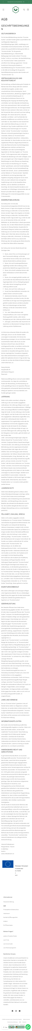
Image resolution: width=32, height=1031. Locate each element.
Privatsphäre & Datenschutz (11, 909)
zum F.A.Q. (6, 940)
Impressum (6, 913)
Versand (24, 1022)
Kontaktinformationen (13, 1024)
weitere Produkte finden (10, 936)
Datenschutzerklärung (12, 1022)
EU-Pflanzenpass (8, 925)
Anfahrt (5, 921)
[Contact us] (28, 1027)
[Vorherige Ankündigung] (3, 2)
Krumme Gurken (9, 1019)
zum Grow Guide (8, 944)
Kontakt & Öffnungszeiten (10, 917)
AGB (4, 905)
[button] (3, 10)
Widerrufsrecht (26, 1019)
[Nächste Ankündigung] (29, 2)
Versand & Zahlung (8, 902)
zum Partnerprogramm (9, 947)
